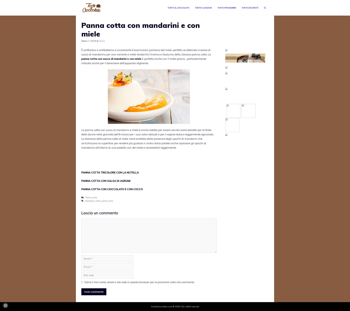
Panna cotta (91, 197)
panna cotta (107, 200)
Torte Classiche (203, 8)
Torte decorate (250, 8)
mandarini (89, 200)
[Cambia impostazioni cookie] (5, 305)
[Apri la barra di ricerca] (265, 8)
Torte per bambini (226, 8)
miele (97, 200)
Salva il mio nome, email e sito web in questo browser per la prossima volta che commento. (139, 282)
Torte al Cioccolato (178, 8)
